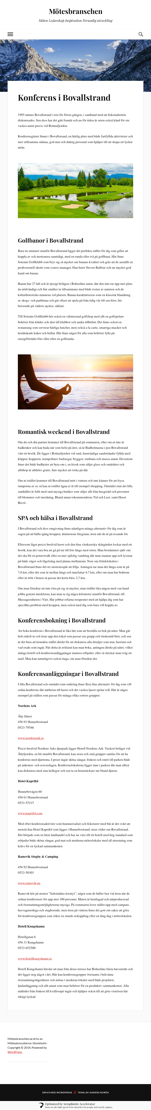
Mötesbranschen (75, 11)
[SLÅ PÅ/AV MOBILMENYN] (10, 34)
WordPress (15, 1052)
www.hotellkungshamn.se (35, 958)
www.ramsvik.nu (29, 883)
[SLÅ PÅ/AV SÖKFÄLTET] (140, 34)
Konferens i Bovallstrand (64, 97)
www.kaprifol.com (30, 813)
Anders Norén (99, 1092)
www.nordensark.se (31, 738)
